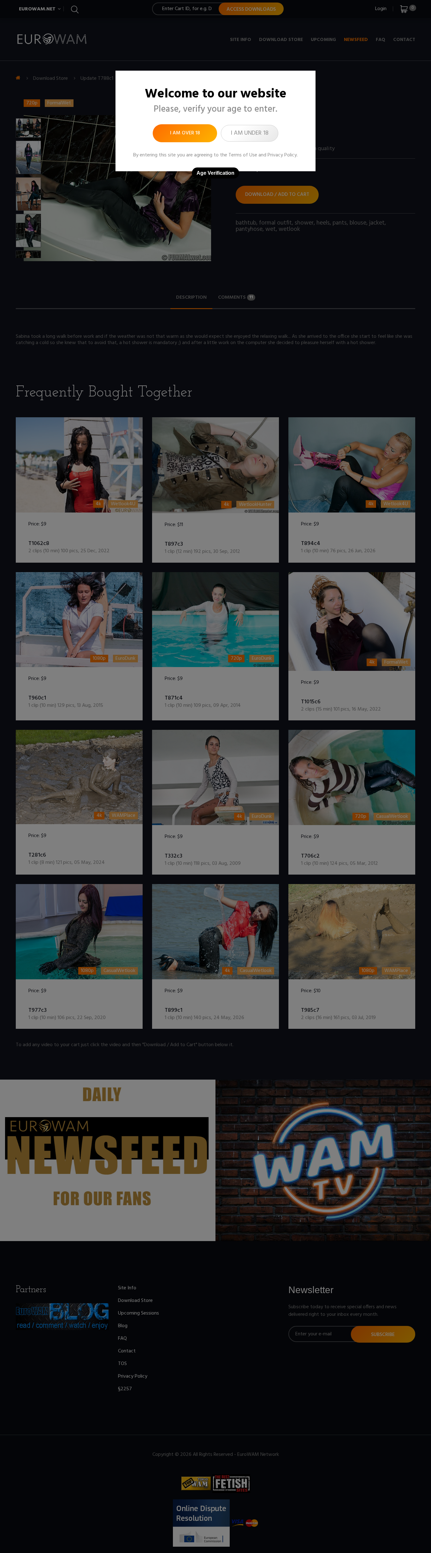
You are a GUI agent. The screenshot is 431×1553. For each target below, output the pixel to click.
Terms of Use (242, 155)
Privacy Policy (282, 155)
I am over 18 (185, 133)
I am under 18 (250, 133)
